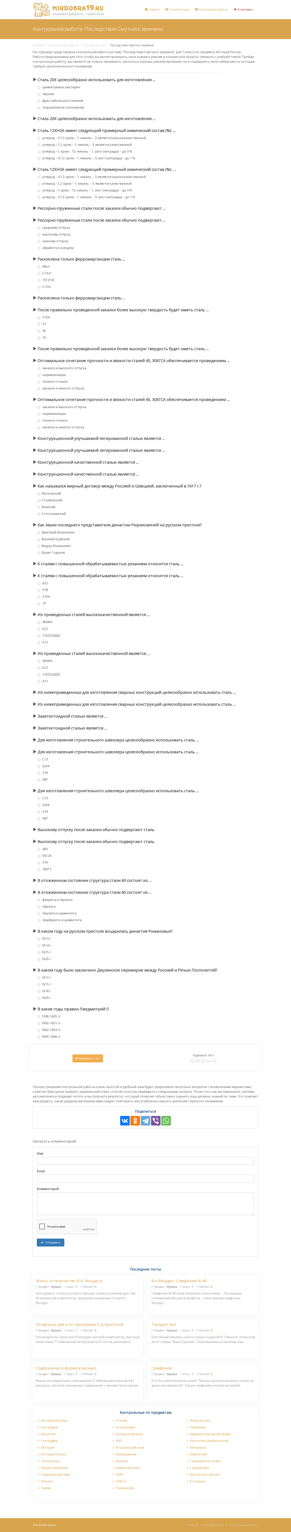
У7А (45, 773)
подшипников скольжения (63, 107)
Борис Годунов (53, 552)
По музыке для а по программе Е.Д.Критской (79, 1324)
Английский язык (53, 1420)
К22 (45, 629)
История (47, 1447)
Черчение (197, 1427)
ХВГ (45, 779)
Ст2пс (46, 286)
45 (44, 331)
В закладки (244, 9)
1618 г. (46, 991)
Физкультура (199, 1420)
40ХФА (47, 622)
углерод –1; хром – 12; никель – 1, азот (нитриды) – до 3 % (87, 151)
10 (44, 337)
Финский (48, 507)
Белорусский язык (129, 1434)
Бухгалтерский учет (205, 1474)
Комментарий (48, 1189)
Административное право (210, 1434)
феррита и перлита (57, 900)
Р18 (45, 590)
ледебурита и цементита (62, 920)
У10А (46, 317)
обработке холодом (57, 248)
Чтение (121, 1420)
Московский (51, 493)
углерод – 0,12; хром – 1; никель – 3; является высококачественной (94, 138)
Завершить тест (89, 1058)
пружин (48, 94)
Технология (124, 1488)
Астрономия (125, 1427)
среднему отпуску (56, 227)
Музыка (121, 1461)
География (48, 1441)
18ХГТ (47, 869)
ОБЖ (119, 1474)
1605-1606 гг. (51, 1036)
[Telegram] (145, 1120)
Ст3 (45, 759)
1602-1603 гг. (51, 1030)
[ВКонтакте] (125, 1120)
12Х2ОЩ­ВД (51, 635)
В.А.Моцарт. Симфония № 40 (179, 1280)
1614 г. (46, 945)
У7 (44, 324)
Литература (50, 1461)
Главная (153, 9)
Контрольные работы (213, 9)
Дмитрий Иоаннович (58, 532)
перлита (48, 906)
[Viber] (156, 1120)
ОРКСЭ (120, 1481)
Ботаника (197, 1481)
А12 (45, 642)
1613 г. (46, 938)
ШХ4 (45, 766)
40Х (45, 849)
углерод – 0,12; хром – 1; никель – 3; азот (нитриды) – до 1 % (88, 158)
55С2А (47, 855)
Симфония (161, 1368)
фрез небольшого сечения (62, 100)
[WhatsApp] (166, 1120)
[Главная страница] (68, 9)
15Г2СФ (48, 280)
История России (94, 45)
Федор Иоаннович (56, 546)
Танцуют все (163, 1324)
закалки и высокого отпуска (64, 368)
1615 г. (46, 952)
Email (41, 1171)
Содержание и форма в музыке (66, 1368)
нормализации (54, 375)
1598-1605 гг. (51, 1016)
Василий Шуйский (55, 539)
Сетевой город (178, 9)
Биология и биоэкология (208, 1441)
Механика (197, 1447)
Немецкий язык (127, 1468)
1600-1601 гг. (51, 1023)
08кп (46, 266)
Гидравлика (199, 1468)
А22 (45, 583)
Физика (46, 1481)
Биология (48, 1434)
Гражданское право (205, 1461)
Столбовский (52, 500)
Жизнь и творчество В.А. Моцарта (69, 1280)
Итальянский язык (129, 1447)
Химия (45, 1488)
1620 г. (46, 959)
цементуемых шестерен (61, 87)
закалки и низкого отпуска (63, 388)
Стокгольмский (54, 513)
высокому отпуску (56, 234)
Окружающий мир (55, 1474)
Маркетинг (198, 1454)
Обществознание (54, 1468)
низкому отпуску (55, 241)
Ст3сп (46, 273)
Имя (40, 1153)
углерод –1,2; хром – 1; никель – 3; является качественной (87, 144)
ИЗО (118, 1441)
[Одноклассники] (135, 1120)
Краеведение (125, 1454)
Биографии (49, 1427)
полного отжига (55, 381)
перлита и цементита (59, 913)
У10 (45, 862)
